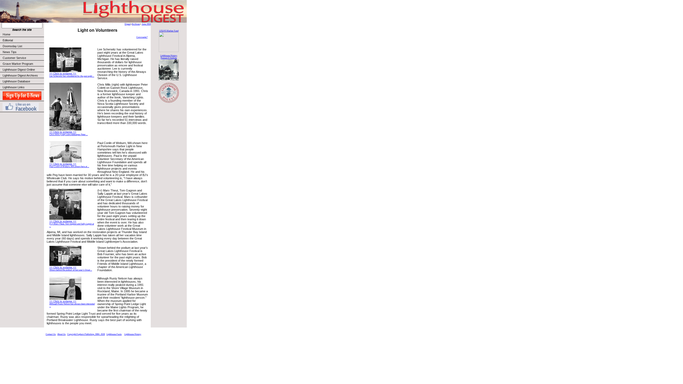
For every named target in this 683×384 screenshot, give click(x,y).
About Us (61, 334)
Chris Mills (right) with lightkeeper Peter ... (68, 134)
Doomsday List (12, 46)
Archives (136, 24)
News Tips (10, 52)
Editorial (8, 40)
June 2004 (146, 24)
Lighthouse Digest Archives (20, 75)
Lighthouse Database (16, 81)
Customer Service (14, 57)
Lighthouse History (132, 334)
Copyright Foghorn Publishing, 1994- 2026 (86, 334)
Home (6, 34)
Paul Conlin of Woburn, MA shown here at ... (69, 166)
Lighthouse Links (14, 87)
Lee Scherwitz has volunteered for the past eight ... (71, 76)
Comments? (142, 37)
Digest (127, 24)
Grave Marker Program (18, 63)
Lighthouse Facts (114, 334)
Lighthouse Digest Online (19, 69)
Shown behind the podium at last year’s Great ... (70, 270)
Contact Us (51, 334)
